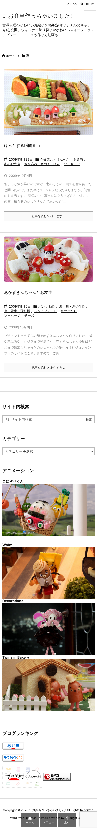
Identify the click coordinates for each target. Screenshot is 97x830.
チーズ (29, 315)
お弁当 (78, 159)
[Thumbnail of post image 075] (50, 105)
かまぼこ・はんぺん (54, 159)
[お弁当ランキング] (57, 776)
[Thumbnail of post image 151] (50, 262)
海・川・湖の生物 (72, 306)
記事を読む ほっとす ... (48, 216)
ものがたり (69, 311)
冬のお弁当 (12, 164)
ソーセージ (72, 164)
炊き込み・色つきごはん (42, 164)
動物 (52, 306)
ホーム (11, 56)
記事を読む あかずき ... (48, 367)
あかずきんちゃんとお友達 (28, 292)
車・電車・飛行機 (17, 311)
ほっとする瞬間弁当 (22, 145)
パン (41, 306)
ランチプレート (45, 311)
